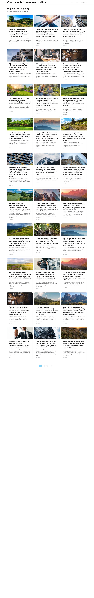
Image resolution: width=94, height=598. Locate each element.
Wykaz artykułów (74, 2)
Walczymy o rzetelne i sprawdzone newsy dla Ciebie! (26, 2)
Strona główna (83, 2)
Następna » (51, 365)
